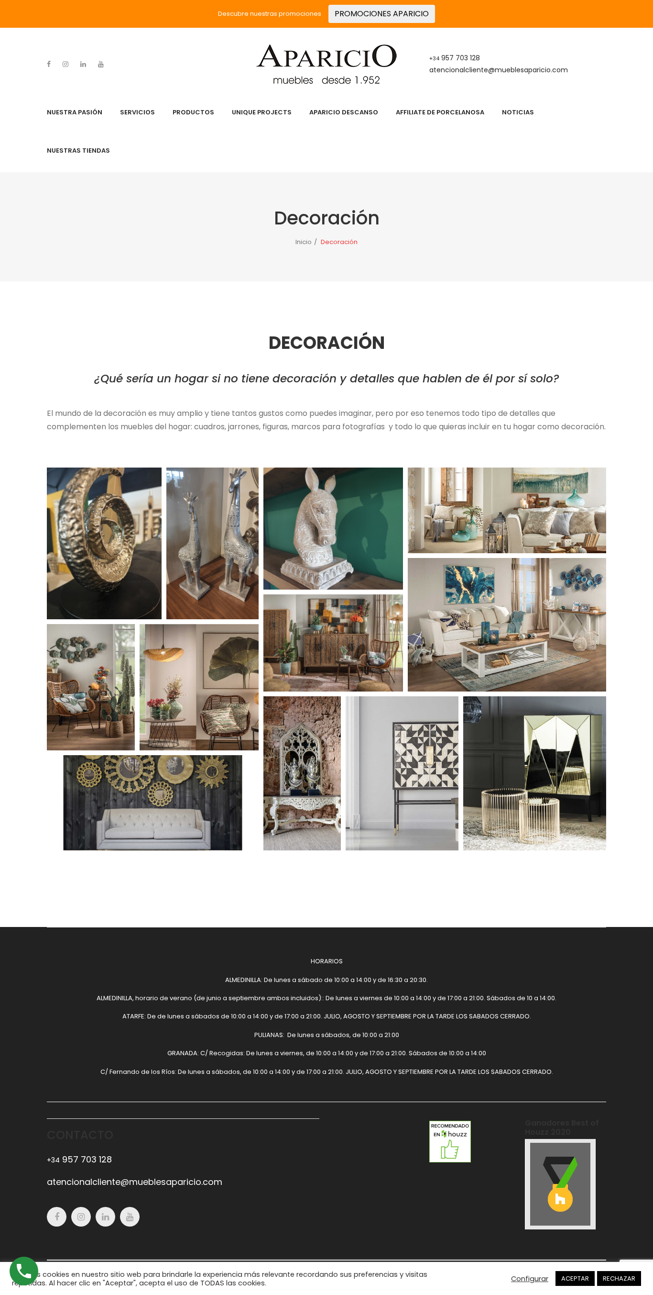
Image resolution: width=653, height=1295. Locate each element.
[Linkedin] (83, 64)
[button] (104, 543)
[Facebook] (49, 64)
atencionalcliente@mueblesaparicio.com (498, 70)
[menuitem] (74, 112)
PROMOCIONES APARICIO (382, 13)
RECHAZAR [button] (619, 1278)
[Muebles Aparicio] (326, 63)
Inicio (303, 241)
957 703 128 (454, 58)
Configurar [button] (529, 1278)
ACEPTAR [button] (575, 1278)
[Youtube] (101, 64)
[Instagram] (65, 64)
